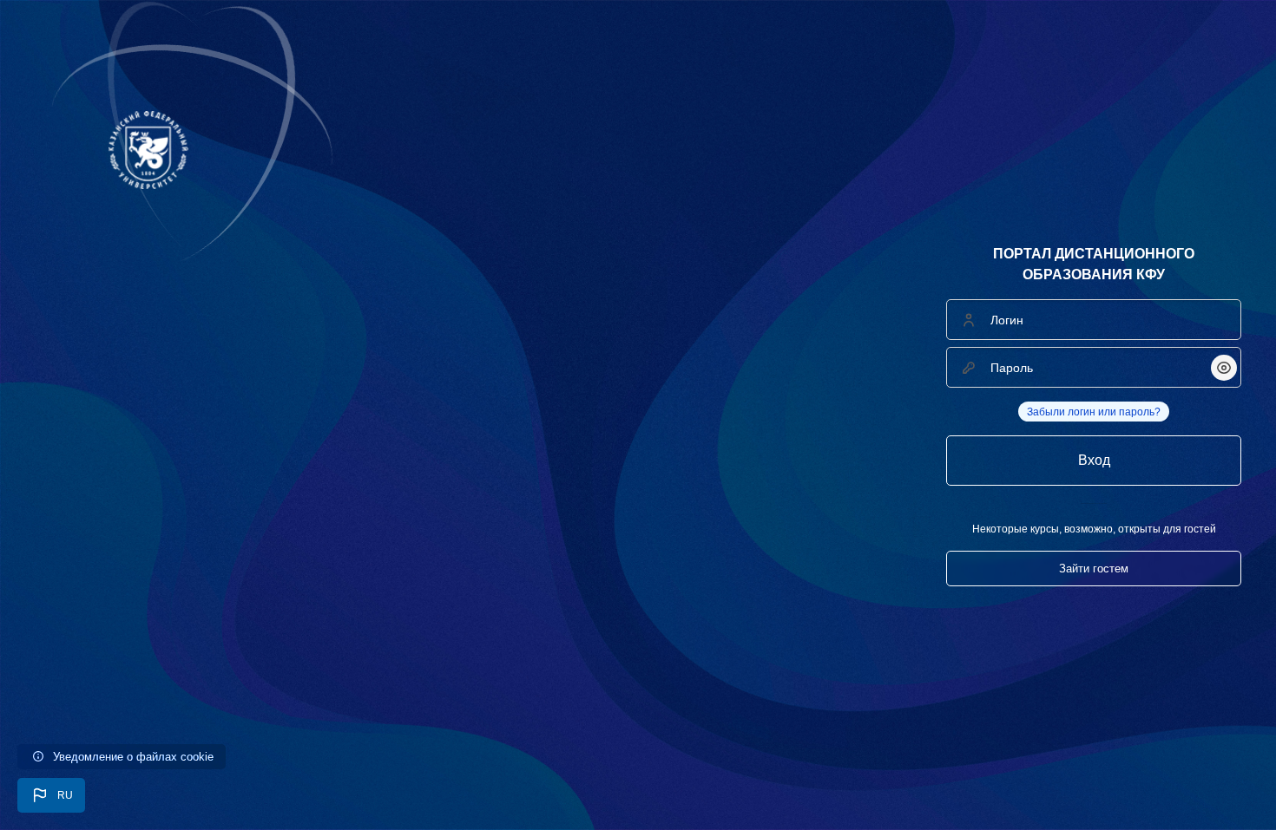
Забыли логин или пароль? (1094, 412)
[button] (51, 795)
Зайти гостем (1093, 568)
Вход (1094, 460)
